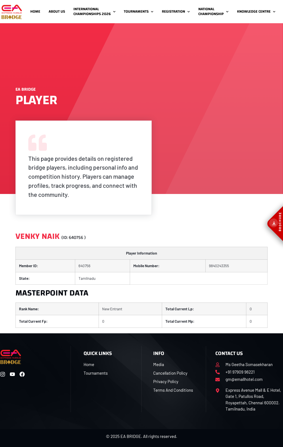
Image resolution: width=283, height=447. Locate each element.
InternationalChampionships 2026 (92, 11)
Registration (173, 11)
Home (35, 11)
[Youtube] (12, 374)
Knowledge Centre (254, 11)
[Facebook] (22, 374)
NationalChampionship (211, 11)
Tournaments (136, 11)
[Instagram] (2, 374)
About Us (57, 11)
